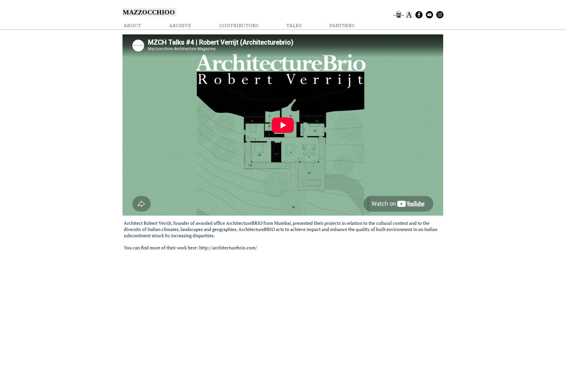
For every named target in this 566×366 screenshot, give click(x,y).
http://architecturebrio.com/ (228, 247)
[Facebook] (419, 14)
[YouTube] (429, 14)
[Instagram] (439, 14)
